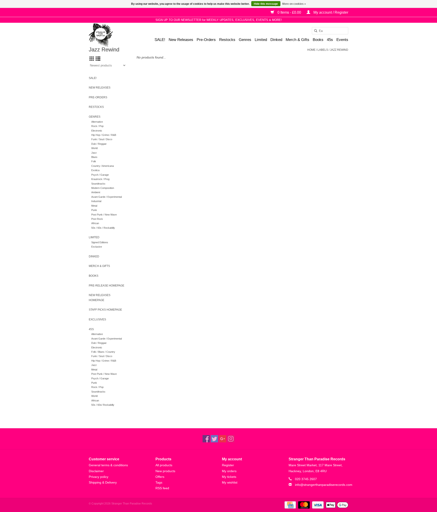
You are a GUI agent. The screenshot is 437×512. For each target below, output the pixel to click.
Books (318, 40)
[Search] (314, 31)
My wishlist (229, 482)
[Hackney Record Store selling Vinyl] (113, 35)
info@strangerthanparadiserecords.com (323, 485)
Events (342, 40)
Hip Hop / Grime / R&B (103, 135)
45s (330, 40)
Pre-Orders (206, 40)
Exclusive (96, 246)
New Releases (181, 40)
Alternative (97, 121)
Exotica (95, 170)
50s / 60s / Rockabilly (103, 227)
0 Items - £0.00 (289, 12)
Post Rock (97, 219)
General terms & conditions (108, 465)
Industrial (96, 201)
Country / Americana (102, 166)
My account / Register (330, 12)
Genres (245, 40)
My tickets (229, 477)
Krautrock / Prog (100, 179)
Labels (323, 49)
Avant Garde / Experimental (106, 196)
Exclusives (97, 319)
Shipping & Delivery (103, 482)
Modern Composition (102, 188)
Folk (93, 161)
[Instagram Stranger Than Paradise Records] (230, 438)
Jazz (94, 152)
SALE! (160, 40)
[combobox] (330, 30)
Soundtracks (98, 183)
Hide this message (266, 3)
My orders (229, 471)
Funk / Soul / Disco (101, 139)
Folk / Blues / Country (103, 351)
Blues (94, 157)
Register (228, 465)
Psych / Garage (100, 174)
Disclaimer (96, 471)
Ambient (95, 192)
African (95, 223)
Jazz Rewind (339, 49)
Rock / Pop (97, 126)
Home (311, 49)
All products (163, 465)
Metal (94, 205)
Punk (94, 210)
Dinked (276, 40)
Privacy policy (98, 477)
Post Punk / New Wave (104, 214)
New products (165, 471)
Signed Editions (99, 242)
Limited (261, 40)
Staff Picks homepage (105, 309)
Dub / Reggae (99, 143)
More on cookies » (294, 3)
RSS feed (162, 488)
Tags (158, 482)
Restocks (227, 40)
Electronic (96, 130)
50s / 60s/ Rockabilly (102, 404)
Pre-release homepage (106, 285)
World (94, 148)
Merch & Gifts (297, 40)
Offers (159, 477)
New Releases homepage (99, 298)
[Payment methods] (290, 504)
